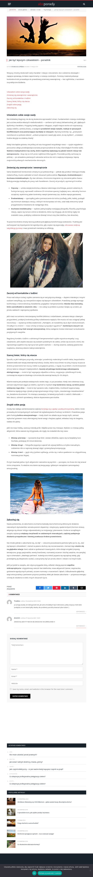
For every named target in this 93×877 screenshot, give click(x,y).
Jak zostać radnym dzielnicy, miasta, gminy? (26, 762)
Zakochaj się (11, 107)
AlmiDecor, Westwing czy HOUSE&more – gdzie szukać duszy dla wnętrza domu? (44, 802)
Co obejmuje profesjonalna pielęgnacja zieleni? (27, 776)
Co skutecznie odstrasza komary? (28, 844)
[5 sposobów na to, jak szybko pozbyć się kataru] (11, 812)
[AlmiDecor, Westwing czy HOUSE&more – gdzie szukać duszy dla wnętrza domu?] (11, 801)
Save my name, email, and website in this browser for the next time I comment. (43, 689)
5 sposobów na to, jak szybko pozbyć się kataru (33, 813)
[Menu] (9, 4)
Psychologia (81, 67)
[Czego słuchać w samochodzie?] (11, 823)
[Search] (84, 4)
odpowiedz (80, 612)
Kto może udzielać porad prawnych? (23, 755)
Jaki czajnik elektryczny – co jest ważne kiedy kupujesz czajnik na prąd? (36, 769)
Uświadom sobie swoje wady (18, 92)
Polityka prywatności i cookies (50, 873)
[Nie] (90, 870)
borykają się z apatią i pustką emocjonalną (57, 409)
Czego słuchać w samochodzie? (27, 823)
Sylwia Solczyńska (17, 67)
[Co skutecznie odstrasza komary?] (11, 844)
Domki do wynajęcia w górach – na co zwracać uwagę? (35, 834)
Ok (34, 873)
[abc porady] (46, 4)
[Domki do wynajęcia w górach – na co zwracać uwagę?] (11, 833)
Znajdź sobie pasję (14, 104)
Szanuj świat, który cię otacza (18, 101)
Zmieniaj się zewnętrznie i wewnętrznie (22, 95)
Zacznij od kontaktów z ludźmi (19, 98)
